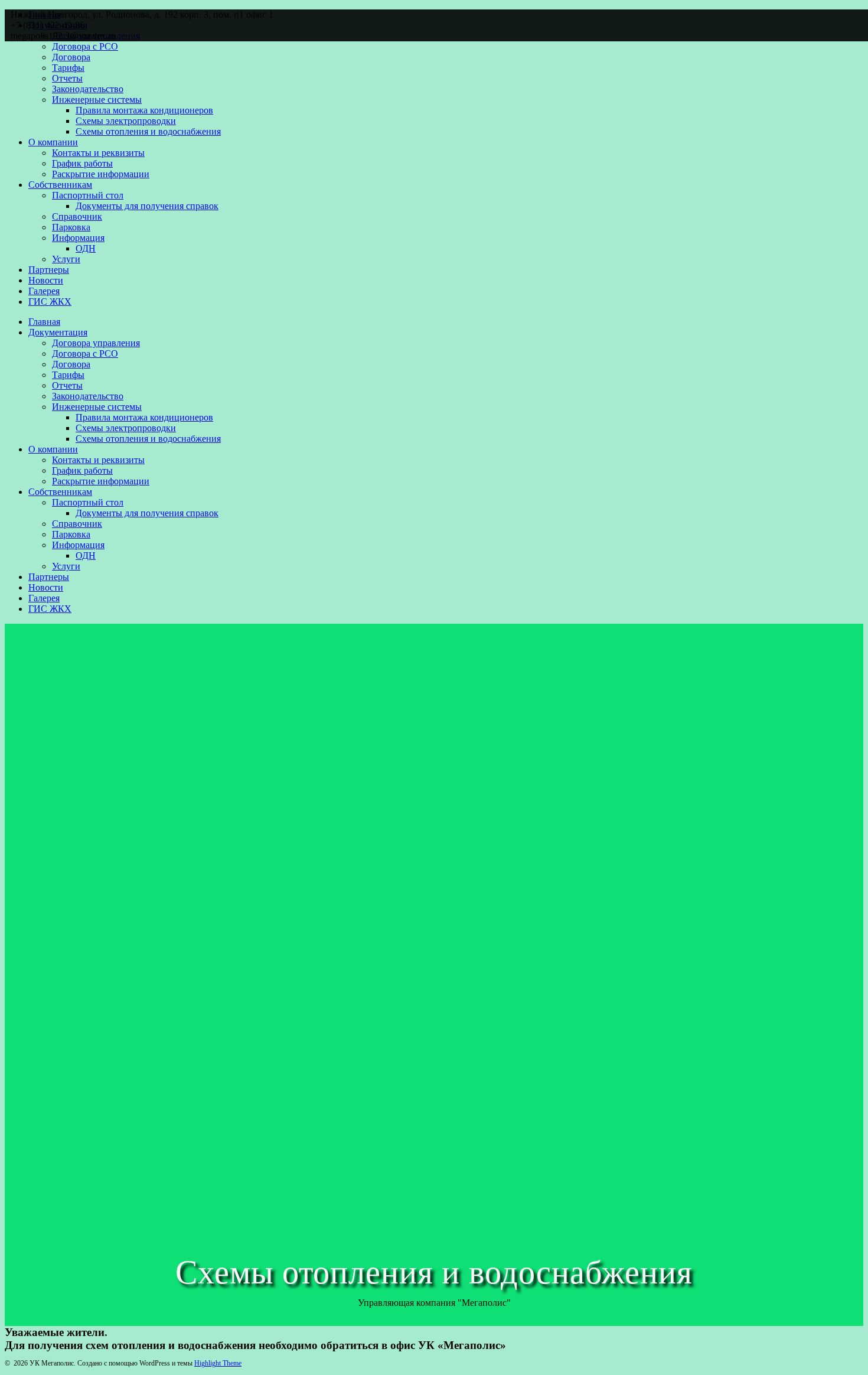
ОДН (86, 248)
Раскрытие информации (100, 174)
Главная (44, 322)
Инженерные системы (97, 100)
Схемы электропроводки (126, 121)
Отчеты (67, 78)
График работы (82, 163)
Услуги (66, 259)
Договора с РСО (85, 46)
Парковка (71, 227)
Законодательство (87, 89)
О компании (53, 142)
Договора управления (96, 343)
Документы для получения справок (147, 206)
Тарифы (68, 68)
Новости (45, 280)
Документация (57, 332)
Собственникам (60, 185)
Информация (78, 238)
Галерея (44, 291)
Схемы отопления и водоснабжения (148, 131)
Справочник (77, 216)
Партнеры (48, 270)
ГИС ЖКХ (49, 301)
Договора (71, 57)
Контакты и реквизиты (98, 153)
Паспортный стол (87, 195)
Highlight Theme (218, 1363)
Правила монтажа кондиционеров (144, 110)
